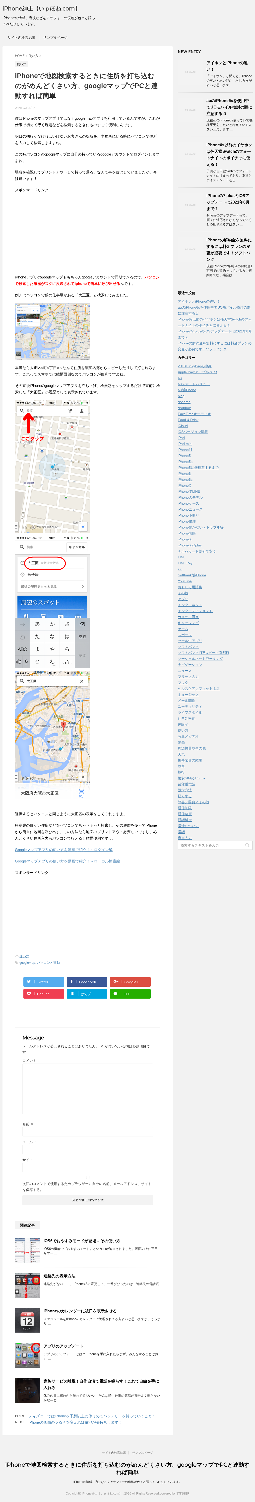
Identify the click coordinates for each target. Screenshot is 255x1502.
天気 (181, 754)
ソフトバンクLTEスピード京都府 (203, 653)
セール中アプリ (190, 641)
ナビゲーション (190, 665)
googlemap (27, 963)
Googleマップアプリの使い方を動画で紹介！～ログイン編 (64, 850)
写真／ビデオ (188, 736)
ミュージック (188, 695)
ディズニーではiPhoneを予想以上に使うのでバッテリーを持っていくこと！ (92, 1416)
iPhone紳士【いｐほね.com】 (41, 8)
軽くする (185, 796)
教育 (181, 766)
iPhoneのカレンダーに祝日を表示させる (80, 1311)
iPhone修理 (187, 521)
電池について (188, 826)
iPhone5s (185, 462)
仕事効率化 (186, 718)
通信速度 (185, 814)
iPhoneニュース (190, 509)
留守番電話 (186, 784)
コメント (31, 1061)
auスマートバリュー (194, 384)
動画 (181, 742)
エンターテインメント (195, 611)
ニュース (185, 671)
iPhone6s (185, 480)
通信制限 (185, 808)
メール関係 (186, 700)
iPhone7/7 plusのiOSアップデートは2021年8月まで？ (228, 202)
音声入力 (185, 838)
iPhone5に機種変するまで (198, 468)
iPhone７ (185, 539)
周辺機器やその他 (192, 748)
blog (181, 396)
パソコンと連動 (48, 963)
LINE (182, 557)
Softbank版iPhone (192, 575)
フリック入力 (188, 677)
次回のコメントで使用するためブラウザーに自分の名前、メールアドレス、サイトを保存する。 (86, 1187)
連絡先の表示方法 (59, 1276)
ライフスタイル (190, 712)
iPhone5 (184, 456)
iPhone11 (185, 450)
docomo (184, 402)
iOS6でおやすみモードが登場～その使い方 (82, 1241)
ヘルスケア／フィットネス (199, 689)
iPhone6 (184, 474)
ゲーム (183, 629)
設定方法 (185, 790)
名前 (28, 1124)
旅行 (181, 772)
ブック (183, 683)
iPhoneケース (188, 503)
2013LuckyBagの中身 (195, 366)
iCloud (183, 426)
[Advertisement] (57, 233)
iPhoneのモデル (190, 497)
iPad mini (185, 444)
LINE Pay (185, 563)
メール (29, 1142)
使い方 (24, 956)
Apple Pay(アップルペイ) (197, 372)
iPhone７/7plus (190, 545)
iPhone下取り (188, 515)
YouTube (185, 581)
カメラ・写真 (188, 617)
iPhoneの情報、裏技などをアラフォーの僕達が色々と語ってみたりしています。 (127, 1482)
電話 (181, 832)
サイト (27, 1160)
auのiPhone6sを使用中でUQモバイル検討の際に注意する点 (229, 107)
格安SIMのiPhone (191, 778)
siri (180, 569)
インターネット (190, 605)
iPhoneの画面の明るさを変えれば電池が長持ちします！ (75, 1422)
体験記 (183, 724)
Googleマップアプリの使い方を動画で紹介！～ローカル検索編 (67, 861)
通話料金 (185, 820)
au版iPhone (187, 390)
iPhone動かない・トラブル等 (201, 527)
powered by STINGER (175, 1493)
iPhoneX (184, 485)
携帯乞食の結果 (190, 760)
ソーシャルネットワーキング (200, 659)
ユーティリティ (190, 706)
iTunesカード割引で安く (197, 551)
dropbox (184, 408)
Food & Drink (188, 420)
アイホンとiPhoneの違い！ (199, 301)
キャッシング (188, 623)
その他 (183, 593)
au (180, 378)
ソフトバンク (188, 647)
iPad (181, 438)
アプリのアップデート (63, 1346)
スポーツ (185, 635)
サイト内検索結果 (21, 38)
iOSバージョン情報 (193, 432)
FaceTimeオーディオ (194, 414)
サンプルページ (55, 38)
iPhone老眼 (187, 533)
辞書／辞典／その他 (193, 802)
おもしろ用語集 (190, 587)
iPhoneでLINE (189, 491)
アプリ (183, 599)
